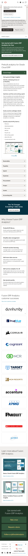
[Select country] (20, 2)
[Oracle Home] (5, 2)
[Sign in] (23, 2)
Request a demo (19, 29)
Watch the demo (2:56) (8, 476)
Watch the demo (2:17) (8, 500)
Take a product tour (7, 29)
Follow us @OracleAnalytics (14, 534)
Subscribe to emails (5, 548)
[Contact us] (25, 2)
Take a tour (14, 520)
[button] (2, 2)
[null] (14, 465)
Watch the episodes (14, 210)
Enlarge (13, 155)
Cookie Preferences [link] (5, 546)
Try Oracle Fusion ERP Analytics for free (12, 55)
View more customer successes (9, 301)
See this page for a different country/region (12, 17)
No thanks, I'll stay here (8, 14)
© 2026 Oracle (4, 544)
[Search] (18, 2)
